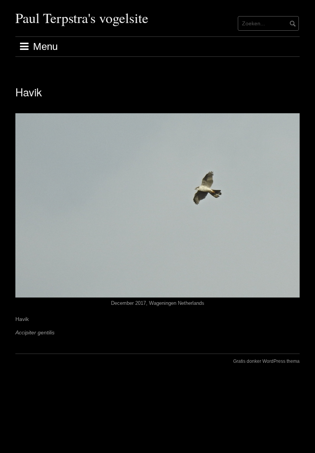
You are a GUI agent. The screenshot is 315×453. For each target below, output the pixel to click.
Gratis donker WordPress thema (266, 361)
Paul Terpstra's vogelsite (81, 17)
